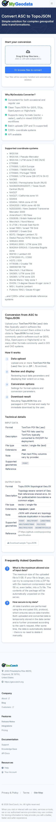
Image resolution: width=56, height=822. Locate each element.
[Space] (10, 665)
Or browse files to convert (28, 70)
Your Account (10, 772)
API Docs (6, 753)
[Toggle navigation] (51, 3)
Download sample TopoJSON (23, 543)
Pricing (5, 730)
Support (5, 745)
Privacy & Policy (10, 792)
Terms (26, 792)
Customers (7, 707)
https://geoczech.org (14, 682)
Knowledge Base (9, 749)
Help (6, 768)
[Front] (17, 3)
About (4, 698)
